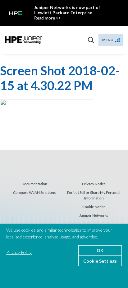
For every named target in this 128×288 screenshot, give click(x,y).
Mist (23, 40)
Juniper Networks (93, 215)
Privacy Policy (19, 252)
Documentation (34, 183)
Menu (107, 39)
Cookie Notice (93, 206)
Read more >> (47, 17)
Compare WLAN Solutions (34, 192)
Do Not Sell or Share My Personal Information (93, 195)
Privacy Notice (94, 183)
